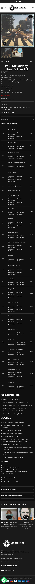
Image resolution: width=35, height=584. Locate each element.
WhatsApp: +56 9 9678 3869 (11, 561)
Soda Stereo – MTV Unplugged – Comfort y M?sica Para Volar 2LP (9, 522)
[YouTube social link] (19, 1)
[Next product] (33, 61)
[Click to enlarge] (4, 43)
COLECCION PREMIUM (15, 107)
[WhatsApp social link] (11, 112)
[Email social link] (8, 112)
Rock (7, 61)
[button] (7, 517)
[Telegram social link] (13, 112)
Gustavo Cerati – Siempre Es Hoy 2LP (25, 521)
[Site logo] (18, 8)
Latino (2, 526)
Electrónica (21, 524)
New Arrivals (27, 524)
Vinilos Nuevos (5, 109)
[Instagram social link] (17, 1)
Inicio (2, 61)
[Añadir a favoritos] (10, 517)
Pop (24, 107)
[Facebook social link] (15, 1)
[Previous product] (29, 61)
